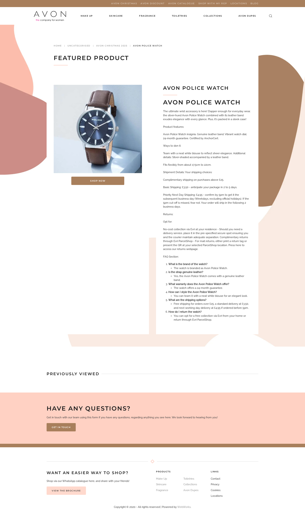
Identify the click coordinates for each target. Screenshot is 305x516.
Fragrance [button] (147, 15)
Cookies (215, 490)
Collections (213, 15)
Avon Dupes (247, 15)
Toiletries (188, 478)
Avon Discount (152, 3)
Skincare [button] (116, 15)
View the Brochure (66, 490)
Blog (254, 3)
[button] (270, 16)
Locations (239, 3)
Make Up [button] (87, 15)
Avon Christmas (124, 3)
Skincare (161, 484)
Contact (215, 478)
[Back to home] (50, 16)
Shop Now (97, 180)
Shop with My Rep (212, 3)
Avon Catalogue (181, 3)
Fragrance (162, 490)
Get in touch (61, 427)
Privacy (215, 484)
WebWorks (184, 507)
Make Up (161, 478)
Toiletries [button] (179, 15)
